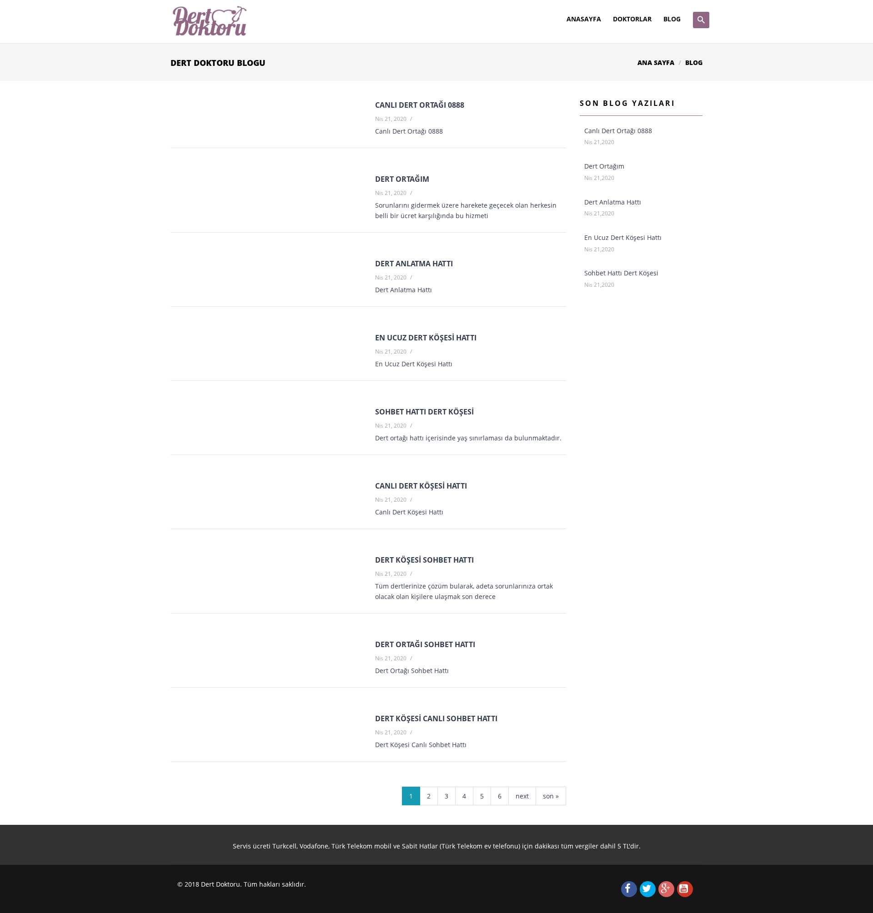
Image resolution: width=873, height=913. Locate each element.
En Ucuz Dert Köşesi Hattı (426, 338)
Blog (672, 19)
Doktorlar (632, 19)
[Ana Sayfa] (209, 20)
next (522, 796)
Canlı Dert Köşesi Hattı (421, 486)
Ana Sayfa (655, 62)
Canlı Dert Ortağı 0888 (419, 105)
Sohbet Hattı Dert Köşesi (424, 412)
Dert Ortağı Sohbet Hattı (425, 644)
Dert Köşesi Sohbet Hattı (424, 560)
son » (551, 796)
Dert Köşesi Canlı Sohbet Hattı (436, 718)
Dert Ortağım (402, 179)
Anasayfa (584, 19)
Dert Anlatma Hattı (414, 264)
